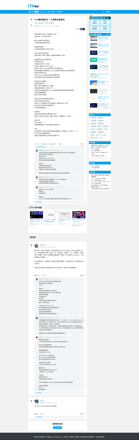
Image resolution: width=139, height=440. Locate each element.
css (100, 137)
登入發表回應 (39, 392)
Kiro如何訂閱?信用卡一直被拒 (98, 155)
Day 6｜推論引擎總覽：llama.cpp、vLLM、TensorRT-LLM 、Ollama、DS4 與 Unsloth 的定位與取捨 (100, 182)
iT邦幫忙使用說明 (99, 437)
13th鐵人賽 (93, 120)
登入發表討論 (39, 202)
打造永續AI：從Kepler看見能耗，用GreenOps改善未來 (103, 97)
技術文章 (30, 11)
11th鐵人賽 (93, 126)
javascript (93, 129)
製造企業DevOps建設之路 (103, 74)
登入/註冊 (107, 11)
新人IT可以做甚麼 (95, 149)
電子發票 (51, 23)
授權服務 (71, 437)
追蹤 (60, 144)
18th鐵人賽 (100, 132)
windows (93, 135)
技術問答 (36, 11)
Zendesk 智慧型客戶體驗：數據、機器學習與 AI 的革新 (103, 66)
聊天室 (53, 11)
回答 (38, 144)
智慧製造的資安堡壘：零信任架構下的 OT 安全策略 (103, 38)
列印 (47, 23)
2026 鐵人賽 (59, 11)
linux (104, 135)
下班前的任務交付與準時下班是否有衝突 (100, 188)
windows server (94, 137)
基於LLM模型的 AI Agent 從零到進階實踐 (103, 82)
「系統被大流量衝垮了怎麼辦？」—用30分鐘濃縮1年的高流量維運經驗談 (103, 52)
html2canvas (41, 23)
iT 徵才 (48, 11)
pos (36, 23)
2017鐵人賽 (93, 132)
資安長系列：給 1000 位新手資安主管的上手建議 (103, 45)
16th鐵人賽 (100, 117)
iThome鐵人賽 (100, 18)
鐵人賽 (99, 126)
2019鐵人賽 (105, 126)
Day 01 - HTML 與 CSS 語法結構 (98, 178)
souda (42, 400)
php (97, 135)
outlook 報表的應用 (95, 150)
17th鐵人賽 (93, 123)
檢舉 (83, 144)
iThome (61, 437)
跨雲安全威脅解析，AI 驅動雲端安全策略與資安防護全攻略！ (103, 104)
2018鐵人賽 (99, 129)
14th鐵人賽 (100, 120)
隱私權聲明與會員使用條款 (87, 437)
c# (100, 135)
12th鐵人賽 (100, 123)
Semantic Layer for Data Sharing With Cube (103, 90)
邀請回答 (53, 144)
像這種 (40, 285)
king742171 (37, 26)
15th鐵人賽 (93, 117)
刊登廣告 (66, 437)
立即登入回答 (57, 427)
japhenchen (43, 245)
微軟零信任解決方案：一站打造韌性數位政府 (103, 59)
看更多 (107, 34)
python (106, 129)
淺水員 (40, 177)
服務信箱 (77, 437)
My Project (43, 11)
